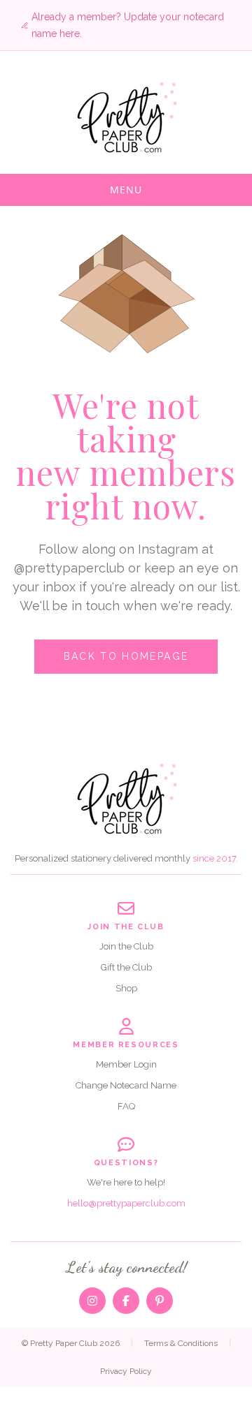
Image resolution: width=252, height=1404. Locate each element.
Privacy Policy (126, 1371)
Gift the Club (126, 967)
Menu (126, 189)
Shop (126, 988)
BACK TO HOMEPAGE (126, 656)
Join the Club (126, 946)
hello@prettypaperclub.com (126, 1203)
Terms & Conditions (181, 1343)
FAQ (126, 1106)
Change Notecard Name (126, 1085)
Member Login (126, 1064)
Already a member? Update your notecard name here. (127, 25)
